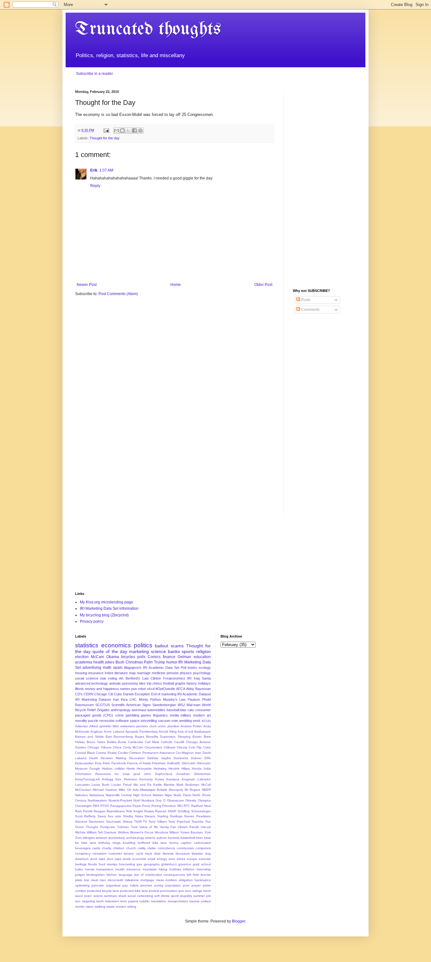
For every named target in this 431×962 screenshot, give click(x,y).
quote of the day (109, 651)
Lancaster (82, 784)
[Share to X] (128, 130)
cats (190, 710)
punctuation (168, 890)
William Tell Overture (101, 832)
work (196, 721)
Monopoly (176, 789)
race (188, 890)
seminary (110, 896)
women (121, 906)
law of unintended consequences (159, 874)
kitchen (112, 874)
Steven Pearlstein (197, 816)
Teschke (198, 821)
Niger (168, 795)
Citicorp (182, 747)
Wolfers (123, 832)
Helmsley (160, 768)
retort (207, 890)
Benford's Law (137, 678)
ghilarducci (169, 864)
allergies (89, 837)
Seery (101, 816)
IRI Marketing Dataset (93, 699)
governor (184, 864)
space (134, 721)
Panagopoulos (121, 806)
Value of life (148, 827)
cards (96, 848)
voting (112, 678)
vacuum (164, 721)
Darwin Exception (136, 694)
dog (208, 853)
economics (116, 645)
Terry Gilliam (158, 821)
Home (175, 284)
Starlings (176, 816)
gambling (132, 715)
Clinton (156, 678)
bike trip (145, 683)
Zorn (78, 837)
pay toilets (130, 885)
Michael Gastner (105, 789)
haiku (79, 869)
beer (199, 837)
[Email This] (116, 130)
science (158, 651)
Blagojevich (132, 667)
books (192, 667)
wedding (185, 721)
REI (180, 806)
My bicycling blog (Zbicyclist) (104, 615)
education (202, 657)
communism (185, 848)
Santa (206, 678)
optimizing (82, 885)
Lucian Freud (121, 784)
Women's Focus (141, 832)
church (131, 848)
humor (171, 662)
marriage (144, 673)
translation (158, 901)
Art (121, 678)
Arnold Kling (167, 731)
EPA (207, 758)
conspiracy (83, 853)
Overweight (83, 806)
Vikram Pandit (188, 827)
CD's (79, 694)
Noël (136, 800)
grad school (201, 864)
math (107, 667)
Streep (128, 821)
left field (193, 874)
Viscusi (206, 827)
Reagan (99, 811)
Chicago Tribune (99, 747)
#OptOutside (165, 689)
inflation (188, 869)
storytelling (148, 721)
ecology (205, 667)
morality (81, 721)
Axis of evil (185, 731)
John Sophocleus (158, 774)
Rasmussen (84, 705)
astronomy (130, 683)
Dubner (196, 758)
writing (131, 906)
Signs (146, 705)
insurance (95, 673)
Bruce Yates (96, 742)
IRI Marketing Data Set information (109, 608)
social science (86, 678)
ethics (181, 859)
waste (110, 906)
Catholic (167, 742)
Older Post (263, 284)
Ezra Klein (102, 763)
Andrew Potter (191, 726)
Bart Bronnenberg (119, 736)
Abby (190, 689)
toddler (144, 901)
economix (139, 859)
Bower (197, 736)
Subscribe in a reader (94, 73)
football (168, 683)
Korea (159, 779)
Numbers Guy (151, 800)
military (185, 715)
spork (175, 896)
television (112, 901)
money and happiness (102, 689)
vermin (80, 906)
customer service (121, 853)
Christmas (134, 662)
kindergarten (95, 874)
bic (77, 842)
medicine (158, 673)
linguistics (160, 715)
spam (117, 667)
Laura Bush (100, 784)
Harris (131, 768)
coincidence (166, 848)
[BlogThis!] (122, 130)
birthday (104, 842)
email (151, 859)
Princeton (169, 806)
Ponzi (146, 806)
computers (203, 848)
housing (81, 673)
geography (152, 864)
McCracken (83, 789)
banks (174, 651)
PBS (96, 806)
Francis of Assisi (139, 763)
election (82, 657)
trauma (194, 901)
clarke (151, 848)
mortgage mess (151, 880)
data (157, 853)
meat (94, 880)
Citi (110, 694)
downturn (82, 859)
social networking (140, 896)
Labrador (204, 779)
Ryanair (160, 811)
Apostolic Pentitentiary (141, 731)
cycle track (144, 853)
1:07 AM (106, 170)
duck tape (97, 859)
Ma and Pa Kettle (147, 784)
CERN (88, 694)
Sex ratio (114, 816)
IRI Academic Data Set (161, 667)
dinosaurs (182, 853)
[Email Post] (106, 130)
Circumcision (153, 747)
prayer (196, 885)
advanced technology (91, 683)
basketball (187, 837)
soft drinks (161, 896)
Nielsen (158, 795)
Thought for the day (105, 138)
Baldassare (202, 731)
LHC (133, 699)
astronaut (139, 710)
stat (103, 678)
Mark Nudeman (187, 784)
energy (162, 859)
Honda (197, 768)
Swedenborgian (164, 705)
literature (121, 673)
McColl (206, 784)
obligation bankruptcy (194, 880)
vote (174, 721)
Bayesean (203, 689)
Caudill (179, 742)
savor (79, 896)
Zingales (103, 710)
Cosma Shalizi (106, 752)
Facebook (118, 763)
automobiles (156, 710)
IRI (189, 678)
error (171, 859)
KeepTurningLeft (87, 779)
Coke (207, 747)
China (117, 747)
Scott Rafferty (85, 816)
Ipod (136, 774)
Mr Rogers (192, 789)
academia (83, 662)
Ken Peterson (126, 779)
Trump (159, 662)
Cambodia (135, 742)
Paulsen (194, 699)
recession (107, 721)
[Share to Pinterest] (140, 130)
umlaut (206, 901)
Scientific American (126, 705)
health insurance (128, 869)
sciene (98, 896)
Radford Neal (201, 806)
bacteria (174, 837)
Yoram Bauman (191, 832)
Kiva (124, 699)
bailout (161, 645)
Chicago (100, 694)
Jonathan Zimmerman (193, 774)
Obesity (190, 800)
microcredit (115, 880)
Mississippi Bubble (153, 789)
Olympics (204, 800)
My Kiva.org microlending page (106, 602)
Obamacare (175, 800)
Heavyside (144, 768)
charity (106, 848)
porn (186, 885)
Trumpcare (107, 827)
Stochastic (113, 821)
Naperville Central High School (128, 795)
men (103, 880)
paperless (113, 885)
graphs (180, 683)
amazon (101, 837)
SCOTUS (102, 705)
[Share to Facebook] (134, 130)
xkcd (151, 689)
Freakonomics (174, 678)
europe (192, 859)
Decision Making (113, 758)
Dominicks (181, 758)
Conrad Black (85, 752)
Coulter (123, 752)
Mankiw (169, 784)
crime (119, 715)
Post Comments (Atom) (118, 294)
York (207, 832)
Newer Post (87, 284)
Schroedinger (201, 811)
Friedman (159, 763)
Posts (305, 300)
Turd (134, 827)
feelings (80, 864)
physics (186, 673)
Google (94, 768)
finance (169, 657)
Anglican (96, 731)
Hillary (185, 768)
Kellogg (107, 779)
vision (90, 906)
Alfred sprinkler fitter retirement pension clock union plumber (134, 726)
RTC (187, 806)
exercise (205, 859)
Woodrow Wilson (167, 832)
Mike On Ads (128, 789)
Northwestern (97, 800)
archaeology (135, 837)
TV (145, 821)
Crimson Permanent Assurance (151, 752)
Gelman (184, 657)
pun (134, 689)
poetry (158, 885)
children (118, 848)
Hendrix (174, 768)
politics (143, 645)
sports (188, 651)
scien (88, 896)
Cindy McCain (133, 747)
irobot (109, 673)
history (191, 683)
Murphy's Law (174, 699)
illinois (79, 689)
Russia (149, 811)
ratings (197, 890)
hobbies (175, 869)
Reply (95, 186)
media (174, 715)
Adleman (81, 726)
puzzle (93, 721)
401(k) (206, 721)
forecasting (127, 864)
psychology (202, 673)
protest (154, 890)
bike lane (88, 842)
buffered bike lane (152, 842)
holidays (204, 683)
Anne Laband (114, 731)
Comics (154, 657)
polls (141, 657)
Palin (148, 662)
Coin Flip (195, 747)
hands (89, 869)
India (207, 768)
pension (173, 673)
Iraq (197, 678)
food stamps (108, 864)
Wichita (80, 832)
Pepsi (137, 806)
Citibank (169, 747)
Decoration (137, 758)
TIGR (138, 821)
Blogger (238, 921)
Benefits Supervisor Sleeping (168, 736)
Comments (310, 309)
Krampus (172, 779)
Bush (119, 662)
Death (93, 758)
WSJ (181, 705)
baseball (173, 710)
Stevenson (96, 821)
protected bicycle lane (103, 890)
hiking (163, 869)
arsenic (150, 837)
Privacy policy (91, 621)
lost (86, 880)
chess (157, 683)
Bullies (111, 742)
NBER (206, 789)
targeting (88, 901)
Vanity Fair (168, 827)
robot (142, 689)
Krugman (188, 779)
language (126, 874)
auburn (161, 837)
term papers (129, 901)
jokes (109, 662)
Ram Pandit (83, 811)
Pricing (156, 806)
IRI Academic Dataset (193, 694)
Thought (92, 827)
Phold (206, 699)
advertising (91, 667)
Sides (139, 816)
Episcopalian (84, 763)
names (125, 689)
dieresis (168, 853)
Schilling (184, 811)
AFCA (180, 689)
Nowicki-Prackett (120, 800)
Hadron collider (113, 768)
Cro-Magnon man (188, 752)
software (122, 721)
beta (207, 837)
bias (183, 710)
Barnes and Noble (89, 736)
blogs (117, 842)
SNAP (172, 811)
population (173, 885)
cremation (99, 853)
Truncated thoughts (148, 29)
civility (142, 848)
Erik (93, 170)
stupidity (186, 896)
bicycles (128, 657)
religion (203, 651)
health (98, 662)
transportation (178, 901)
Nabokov (81, 795)
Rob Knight (134, 811)
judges (80, 874)
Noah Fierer (182, 795)
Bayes (139, 736)
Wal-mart (193, 705)
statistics (86, 645)
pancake (98, 885)
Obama (112, 657)
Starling (162, 816)
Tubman (123, 827)
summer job (201, 896)
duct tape (114, 859)
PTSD (104, 806)
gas (139, 864)
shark (122, 896)
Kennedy (146, 779)
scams (177, 645)
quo (181, 890)
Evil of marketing (163, 694)
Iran (116, 699)
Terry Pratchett (179, 821)
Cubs (118, 694)
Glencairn (189, 763)
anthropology (121, 710)
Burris (122, 742)
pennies (146, 885)
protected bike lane (134, 890)
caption (186, 842)
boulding (129, 842)
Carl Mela (152, 742)
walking (100, 906)
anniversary (116, 837)
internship (204, 869)
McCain (97, 657)
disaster (197, 853)
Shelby (128, 816)
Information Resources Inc (97, 774)
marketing (139, 651)
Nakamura (96, 795)
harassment (104, 869)
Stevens (81, 821)
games (146, 715)
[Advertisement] (324, 184)
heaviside (150, 869)
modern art (202, 715)
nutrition (171, 880)
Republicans (116, 811)
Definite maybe (159, 758)
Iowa (126, 774)
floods (92, 864)
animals (115, 683)
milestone (132, 880)
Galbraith (173, 763)
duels (127, 859)
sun (77, 901)
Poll (183, 667)
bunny (174, 842)
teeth (100, 901)
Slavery (150, 816)
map (132, 673)
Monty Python (150, 699)
